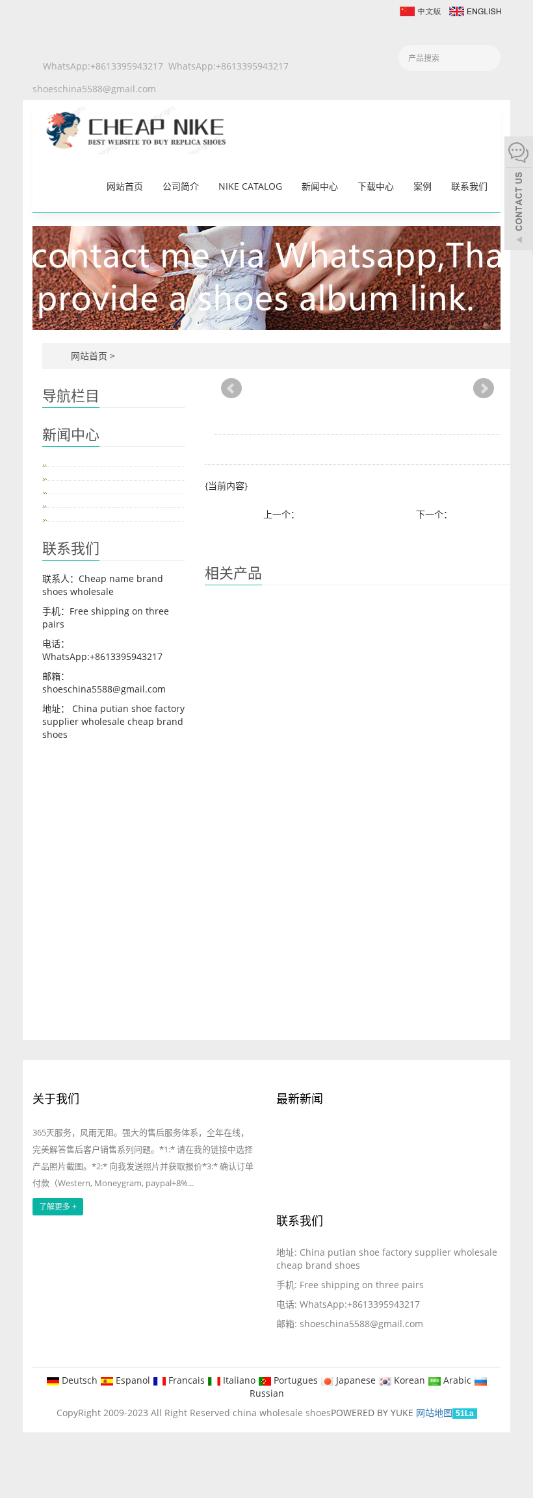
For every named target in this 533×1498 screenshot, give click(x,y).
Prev (231, 388)
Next (483, 388)
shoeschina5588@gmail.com (94, 89)
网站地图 (434, 1412)
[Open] (518, 194)
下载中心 (376, 186)
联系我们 (469, 186)
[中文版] (419, 10)
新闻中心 (320, 186)
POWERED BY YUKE (373, 1412)
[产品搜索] (486, 58)
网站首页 (125, 186)
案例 (422, 186)
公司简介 (180, 186)
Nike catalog (250, 186)
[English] (474, 10)
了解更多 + (58, 1206)
